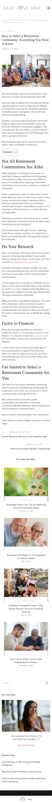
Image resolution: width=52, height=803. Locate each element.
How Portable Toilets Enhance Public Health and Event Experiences (23, 780)
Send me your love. (26, 745)
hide (14, 152)
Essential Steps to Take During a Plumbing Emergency (21, 763)
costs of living (39, 335)
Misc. (34, 601)
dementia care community (27, 262)
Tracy (29, 799)
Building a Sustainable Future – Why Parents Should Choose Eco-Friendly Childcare (26, 608)
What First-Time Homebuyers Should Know (21, 771)
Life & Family (8, 31)
